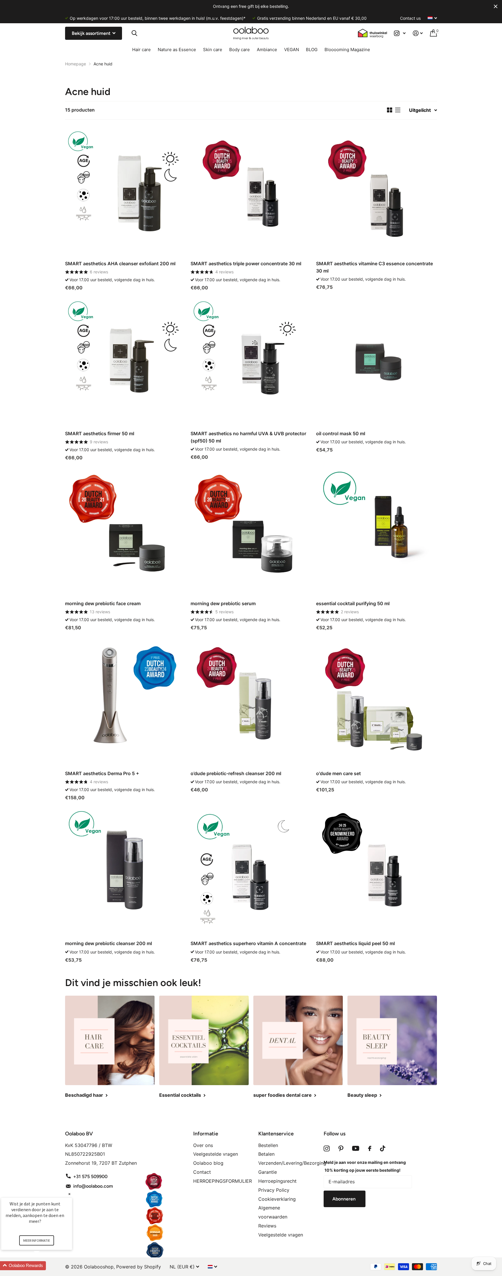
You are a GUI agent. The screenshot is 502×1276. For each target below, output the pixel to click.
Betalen (266, 1154)
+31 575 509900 (90, 1176)
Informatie (205, 1133)
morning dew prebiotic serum (223, 603)
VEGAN (291, 49)
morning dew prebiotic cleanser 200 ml (108, 943)
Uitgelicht (420, 110)
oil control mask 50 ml (340, 433)
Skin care (212, 49)
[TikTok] (382, 1148)
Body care (239, 49)
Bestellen (268, 1145)
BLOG (312, 49)
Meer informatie (36, 1240)
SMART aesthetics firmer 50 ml (99, 433)
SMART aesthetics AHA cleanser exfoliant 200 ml (120, 263)
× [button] (69, 1194)
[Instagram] (327, 1148)
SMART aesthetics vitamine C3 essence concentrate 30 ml (374, 267)
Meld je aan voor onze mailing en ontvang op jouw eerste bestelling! (365, 1166)
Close (495, 6)
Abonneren (344, 1199)
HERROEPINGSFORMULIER (222, 1181)
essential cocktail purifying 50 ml (353, 603)
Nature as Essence (177, 49)
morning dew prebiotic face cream (103, 603)
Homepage (75, 63)
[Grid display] (389, 110)
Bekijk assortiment (92, 33)
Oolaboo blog (208, 1163)
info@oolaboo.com (93, 1186)
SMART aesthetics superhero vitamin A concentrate (248, 943)
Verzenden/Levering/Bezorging (292, 1163)
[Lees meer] (400, 33)
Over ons (203, 1145)
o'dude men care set (338, 773)
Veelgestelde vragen (215, 1154)
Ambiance (267, 49)
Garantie (267, 1172)
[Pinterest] (340, 1148)
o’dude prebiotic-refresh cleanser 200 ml (236, 773)
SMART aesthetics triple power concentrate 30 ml (246, 263)
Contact (202, 1172)
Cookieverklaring (277, 1199)
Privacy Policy (273, 1190)
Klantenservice (276, 1133)
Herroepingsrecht (277, 1181)
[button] (43, 1265)
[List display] (397, 110)
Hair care (141, 49)
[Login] (418, 33)
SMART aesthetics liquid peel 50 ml (355, 943)
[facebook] (369, 1148)
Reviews (267, 1226)
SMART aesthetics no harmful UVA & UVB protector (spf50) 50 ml (248, 437)
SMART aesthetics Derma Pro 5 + (102, 773)
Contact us (410, 18)
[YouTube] (355, 1148)
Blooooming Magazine (347, 49)
